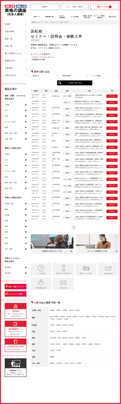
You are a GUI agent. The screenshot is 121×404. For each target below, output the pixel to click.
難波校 (72, 344)
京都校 (78, 344)
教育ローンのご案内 (86, 273)
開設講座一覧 (50, 16)
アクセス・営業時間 (62, 16)
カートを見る (105, 7)
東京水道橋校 (55, 316)
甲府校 (53, 325)
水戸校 (113, 316)
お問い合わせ (10, 75)
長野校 (59, 325)
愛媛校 (53, 357)
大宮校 (53, 319)
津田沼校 (101, 316)
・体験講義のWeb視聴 (38, 59)
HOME (7, 24)
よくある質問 (75, 16)
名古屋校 (53, 337)
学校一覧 (8, 46)
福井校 (65, 331)
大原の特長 (9, 31)
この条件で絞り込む (74, 83)
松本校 (65, 325)
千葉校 (94, 316)
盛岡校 (65, 310)
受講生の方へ (10, 61)
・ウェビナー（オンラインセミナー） (43, 57)
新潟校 (71, 325)
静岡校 (78, 337)
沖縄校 (79, 363)
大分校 (66, 363)
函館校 (59, 310)
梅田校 (65, 344)
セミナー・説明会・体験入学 (74, 7)
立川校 (82, 316)
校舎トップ (37, 16)
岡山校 (53, 350)
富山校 (53, 331)
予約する (112, 96)
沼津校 (84, 337)
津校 (59, 337)
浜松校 (46, 22)
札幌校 (53, 310)
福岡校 (53, 363)
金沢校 (59, 331)
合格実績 (8, 68)
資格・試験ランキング (16, 286)
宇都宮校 (59, 319)
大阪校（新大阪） (56, 344)
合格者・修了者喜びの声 (87, 16)
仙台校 (71, 310)
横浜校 (88, 316)
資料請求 (44, 7)
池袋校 (63, 316)
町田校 (75, 316)
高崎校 (66, 319)
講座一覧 (8, 39)
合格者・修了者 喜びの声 (63, 273)
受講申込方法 (108, 273)
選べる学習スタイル (13, 53)
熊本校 (73, 363)
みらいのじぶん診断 (16, 294)
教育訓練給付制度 (41, 288)
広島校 (59, 350)
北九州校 (59, 363)
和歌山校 (97, 344)
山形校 (78, 310)
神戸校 (84, 344)
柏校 (107, 316)
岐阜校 (65, 337)
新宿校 (69, 316)
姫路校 (91, 344)
